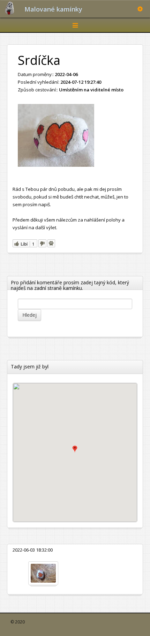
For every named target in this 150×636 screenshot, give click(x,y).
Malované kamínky (53, 9)
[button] (74, 449)
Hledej (29, 315)
